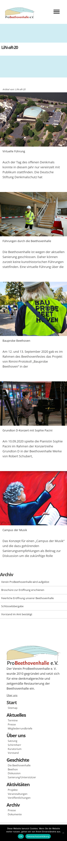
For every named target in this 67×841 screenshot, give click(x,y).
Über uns (12, 695)
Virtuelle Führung (13, 151)
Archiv (13, 805)
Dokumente (15, 814)
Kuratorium (15, 749)
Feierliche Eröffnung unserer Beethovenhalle (27, 598)
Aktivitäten (18, 784)
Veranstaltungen (17, 794)
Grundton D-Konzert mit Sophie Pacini (27, 430)
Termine (13, 720)
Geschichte (18, 760)
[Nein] (63, 832)
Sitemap (12, 708)
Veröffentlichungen (19, 797)
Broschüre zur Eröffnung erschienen (22, 590)
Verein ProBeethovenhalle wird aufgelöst (25, 582)
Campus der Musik (14, 530)
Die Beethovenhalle (19, 765)
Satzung (12, 741)
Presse (12, 724)
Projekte (13, 790)
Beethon (13, 769)
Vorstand (13, 753)
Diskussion (14, 773)
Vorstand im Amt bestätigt (16, 614)
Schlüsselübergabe (12, 606)
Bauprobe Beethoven (16, 340)
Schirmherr (14, 745)
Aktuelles (16, 715)
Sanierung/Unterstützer (22, 777)
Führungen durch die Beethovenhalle (26, 241)
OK (20, 836)
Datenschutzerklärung (38, 836)
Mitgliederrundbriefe (20, 728)
